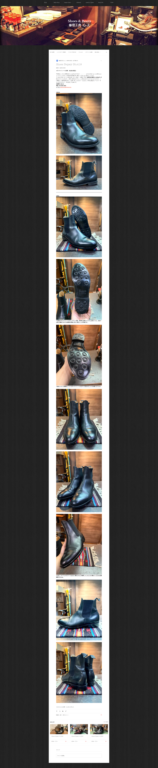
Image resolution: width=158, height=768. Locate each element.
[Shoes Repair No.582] (79, 729)
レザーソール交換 (88, 52)
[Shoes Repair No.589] (59, 729)
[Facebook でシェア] (56, 711)
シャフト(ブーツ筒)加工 (61, 52)
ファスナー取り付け (72, 52)
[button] (106, 52)
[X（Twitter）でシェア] (59, 711)
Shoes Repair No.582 (77, 736)
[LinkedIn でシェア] (62, 711)
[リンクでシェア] (65, 711)
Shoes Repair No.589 (57, 736)
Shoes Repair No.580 (97, 736)
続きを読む (97, 52)
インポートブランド (70, 706)
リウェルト (81, 52)
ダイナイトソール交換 (60, 706)
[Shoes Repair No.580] (99, 729)
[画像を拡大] (79, 123)
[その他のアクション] (101, 60)
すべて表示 (106, 721)
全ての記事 (52, 52)
